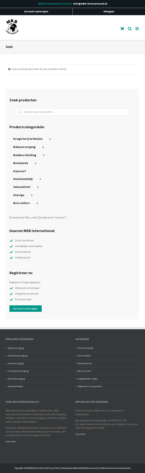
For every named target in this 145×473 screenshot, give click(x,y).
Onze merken (84, 355)
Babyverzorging (16, 348)
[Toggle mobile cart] (122, 29)
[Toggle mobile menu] (137, 29)
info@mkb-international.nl (90, 4)
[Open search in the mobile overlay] (72, 112)
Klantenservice (85, 363)
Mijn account (84, 371)
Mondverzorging (16, 379)
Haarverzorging (16, 363)
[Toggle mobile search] (130, 29)
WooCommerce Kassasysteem (116, 468)
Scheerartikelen (15, 386)
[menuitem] (72, 139)
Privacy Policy (53, 468)
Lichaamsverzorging (18, 371)
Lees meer (11, 441)
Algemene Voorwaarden (90, 386)
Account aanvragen (25, 308)
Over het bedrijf (85, 348)
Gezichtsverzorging (17, 355)
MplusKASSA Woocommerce (86, 468)
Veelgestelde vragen (88, 379)
